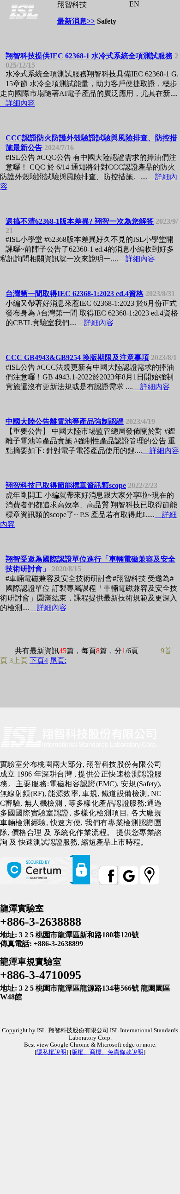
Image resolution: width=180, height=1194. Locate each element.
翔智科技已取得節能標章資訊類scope (66, 485)
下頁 (39, 660)
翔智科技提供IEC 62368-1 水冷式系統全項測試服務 (89, 56)
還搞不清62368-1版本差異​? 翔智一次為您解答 (80, 221)
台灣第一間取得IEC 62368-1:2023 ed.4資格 (75, 293)
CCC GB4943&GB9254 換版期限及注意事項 (77, 357)
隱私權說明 (51, 1052)
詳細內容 (17, 103)
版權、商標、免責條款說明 (108, 1052)
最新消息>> (76, 21)
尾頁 (58, 660)
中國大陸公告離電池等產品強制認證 (65, 421)
